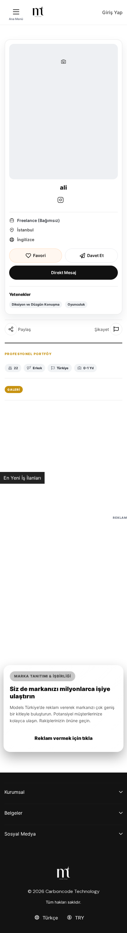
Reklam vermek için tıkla (63, 738)
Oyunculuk (76, 304)
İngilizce (25, 239)
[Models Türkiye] (38, 11)
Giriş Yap (112, 12)
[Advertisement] (63, 584)
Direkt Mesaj (63, 272)
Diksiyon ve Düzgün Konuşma (35, 304)
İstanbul (25, 229)
